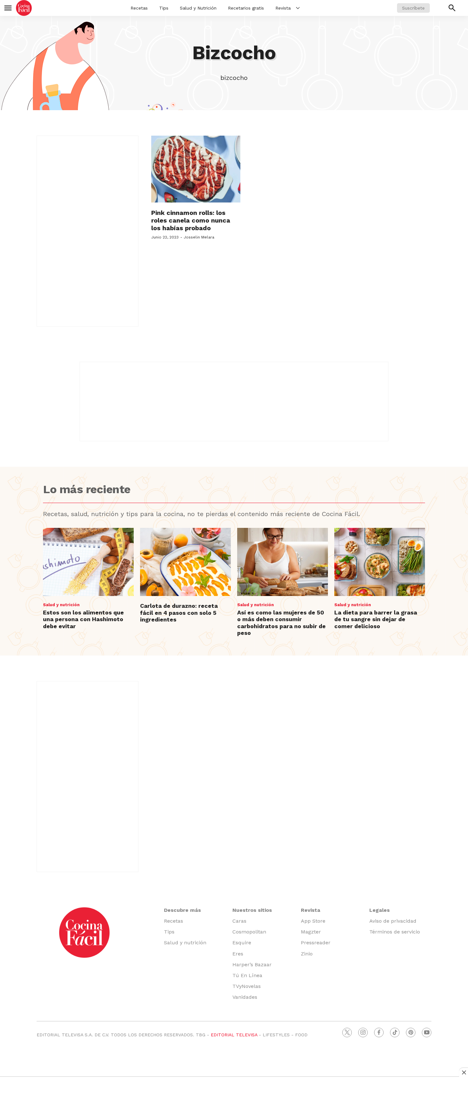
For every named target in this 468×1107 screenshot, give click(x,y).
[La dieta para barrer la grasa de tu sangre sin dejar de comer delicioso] (379, 562)
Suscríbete (413, 8)
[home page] (24, 8)
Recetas (139, 8)
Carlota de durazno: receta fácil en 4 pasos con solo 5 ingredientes (179, 612)
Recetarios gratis (246, 8)
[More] (298, 8)
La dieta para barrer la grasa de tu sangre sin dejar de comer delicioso (375, 619)
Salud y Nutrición (198, 8)
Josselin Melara (199, 237)
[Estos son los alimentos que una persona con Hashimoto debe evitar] (88, 562)
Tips (163, 8)
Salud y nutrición (61, 604)
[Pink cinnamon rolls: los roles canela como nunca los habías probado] (195, 169)
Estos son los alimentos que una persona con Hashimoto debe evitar (83, 619)
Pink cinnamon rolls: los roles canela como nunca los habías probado (190, 220)
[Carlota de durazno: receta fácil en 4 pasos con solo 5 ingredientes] (185, 562)
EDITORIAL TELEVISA (234, 1034)
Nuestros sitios (252, 910)
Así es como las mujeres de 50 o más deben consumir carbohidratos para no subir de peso (281, 622)
